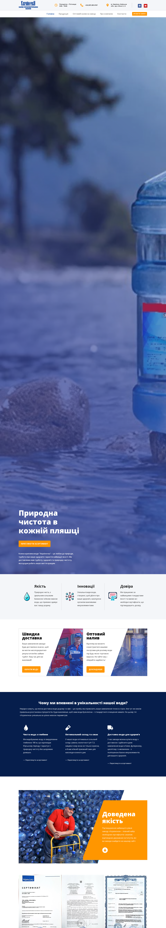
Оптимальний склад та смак (81, 734)
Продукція (63, 14)
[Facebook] (139, 6)
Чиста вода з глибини (35, 734)
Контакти (121, 14)
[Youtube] (145, 6)
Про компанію (106, 14)
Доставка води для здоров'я (124, 734)
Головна (50, 14)
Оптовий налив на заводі (84, 14)
